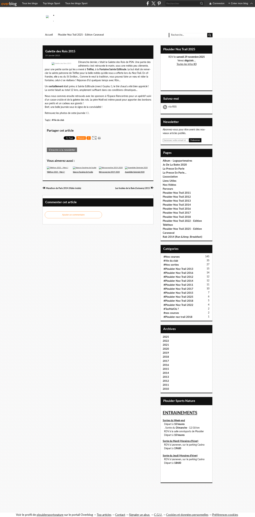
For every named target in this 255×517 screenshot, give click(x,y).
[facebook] (148, 3)
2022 (166, 341)
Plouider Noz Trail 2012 (177, 197)
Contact (120, 514)
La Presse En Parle (173, 168)
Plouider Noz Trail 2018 (177, 217)
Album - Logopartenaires (177, 161)
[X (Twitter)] (153, 3)
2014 (166, 373)
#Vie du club (58, 120)
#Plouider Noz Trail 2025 (178, 297)
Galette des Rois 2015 (60, 51)
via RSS (172, 106)
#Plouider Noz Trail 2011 (178, 285)
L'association (170, 176)
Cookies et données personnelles (187, 514)
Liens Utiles (169, 181)
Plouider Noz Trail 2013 (177, 201)
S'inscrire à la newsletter (62, 149)
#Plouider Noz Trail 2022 (178, 305)
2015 (166, 369)
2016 (166, 365)
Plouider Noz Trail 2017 (177, 213)
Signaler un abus (139, 514)
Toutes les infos (187, 64)
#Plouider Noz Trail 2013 (178, 269)
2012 (166, 381)
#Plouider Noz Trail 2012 (178, 277)
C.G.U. (158, 514)
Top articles (104, 514)
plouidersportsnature (50, 514)
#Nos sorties (171, 265)
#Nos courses (172, 257)
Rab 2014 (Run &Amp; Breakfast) (182, 237)
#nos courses (171, 313)
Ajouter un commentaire (73, 215)
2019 (166, 353)
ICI (87, 113)
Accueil (49, 35)
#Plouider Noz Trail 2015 (178, 293)
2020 (166, 349)
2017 (166, 361)
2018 (166, 357)
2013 (166, 377)
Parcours (168, 189)
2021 (166, 345)
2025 (166, 337)
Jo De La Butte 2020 (175, 164)
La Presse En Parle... (174, 172)
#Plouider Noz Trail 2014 (178, 281)
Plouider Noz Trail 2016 (177, 209)
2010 (166, 389)
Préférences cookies (225, 514)
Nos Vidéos (169, 185)
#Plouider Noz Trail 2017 (178, 289)
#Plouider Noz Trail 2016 (178, 273)
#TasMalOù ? (171, 309)
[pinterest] (159, 3)
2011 (166, 385)
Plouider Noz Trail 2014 (177, 205)
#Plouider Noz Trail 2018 (178, 301)
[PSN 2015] (61, 63)
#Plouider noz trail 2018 (178, 317)
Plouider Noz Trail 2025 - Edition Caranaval (81, 35)
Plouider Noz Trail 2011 (177, 193)
